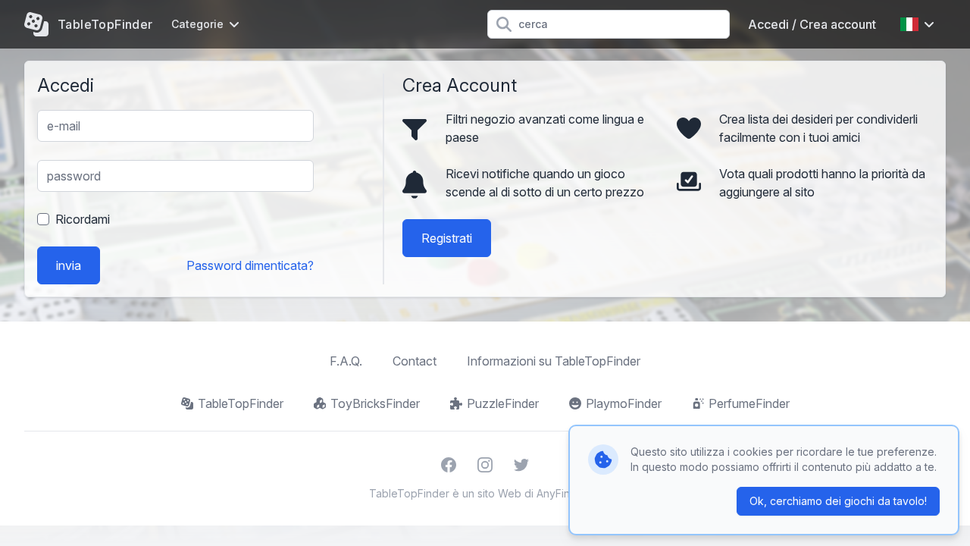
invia (68, 265)
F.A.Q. (346, 361)
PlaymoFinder (624, 403)
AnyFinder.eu (569, 493)
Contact (414, 361)
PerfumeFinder (749, 403)
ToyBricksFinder (375, 403)
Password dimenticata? (250, 265)
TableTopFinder (240, 403)
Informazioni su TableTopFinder (553, 361)
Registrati (446, 238)
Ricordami (82, 219)
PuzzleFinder (503, 403)
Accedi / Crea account (812, 24)
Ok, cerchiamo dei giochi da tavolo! (838, 500)
